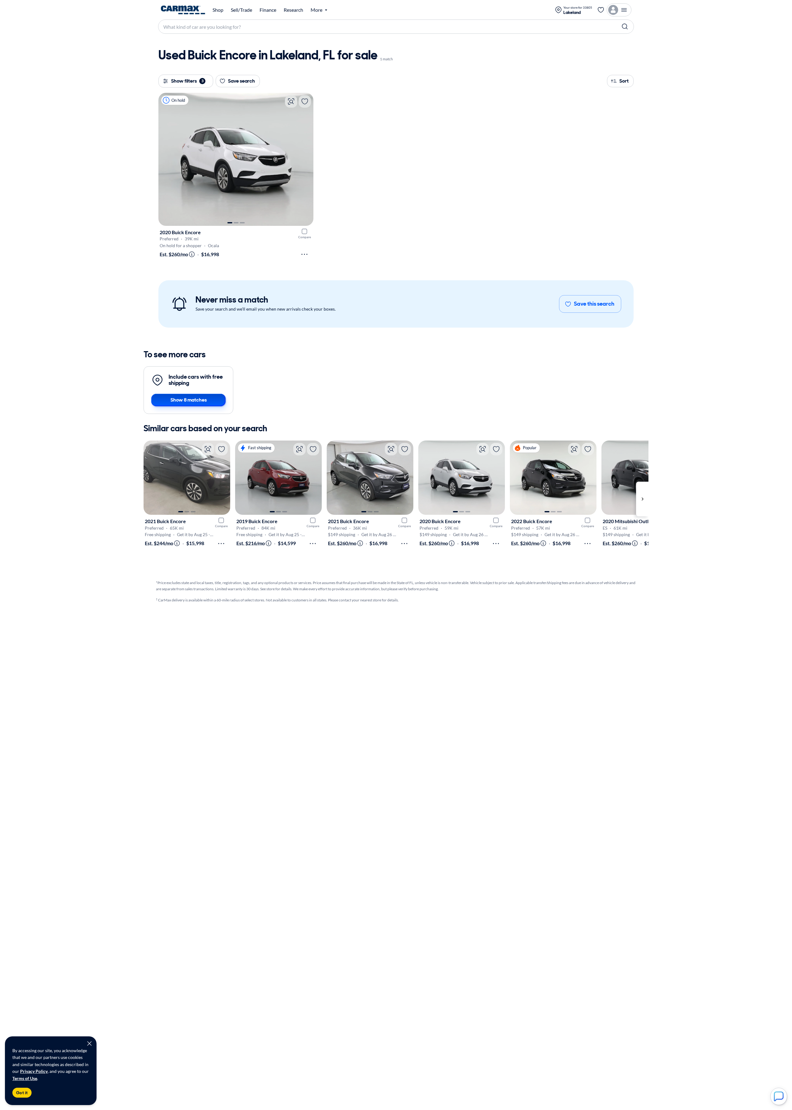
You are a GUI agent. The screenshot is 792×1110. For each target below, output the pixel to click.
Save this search (594, 304)
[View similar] (291, 101)
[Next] (305, 159)
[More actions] (304, 254)
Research (293, 10)
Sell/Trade (241, 10)
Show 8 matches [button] (188, 400)
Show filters (187, 81)
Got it (22, 1092)
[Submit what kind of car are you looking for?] (625, 26)
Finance (268, 10)
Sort (624, 81)
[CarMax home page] (183, 10)
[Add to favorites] (305, 101)
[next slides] (642, 499)
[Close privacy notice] (89, 1043)
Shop (218, 10)
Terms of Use (24, 1078)
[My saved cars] (601, 10)
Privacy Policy (34, 1071)
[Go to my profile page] (619, 10)
